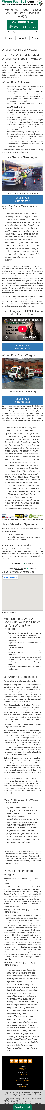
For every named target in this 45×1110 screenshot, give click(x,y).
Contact (36, 38)
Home (8, 38)
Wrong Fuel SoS (22, 1081)
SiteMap (6, 1100)
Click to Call (24, 1107)
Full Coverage (14, 1100)
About (22, 38)
